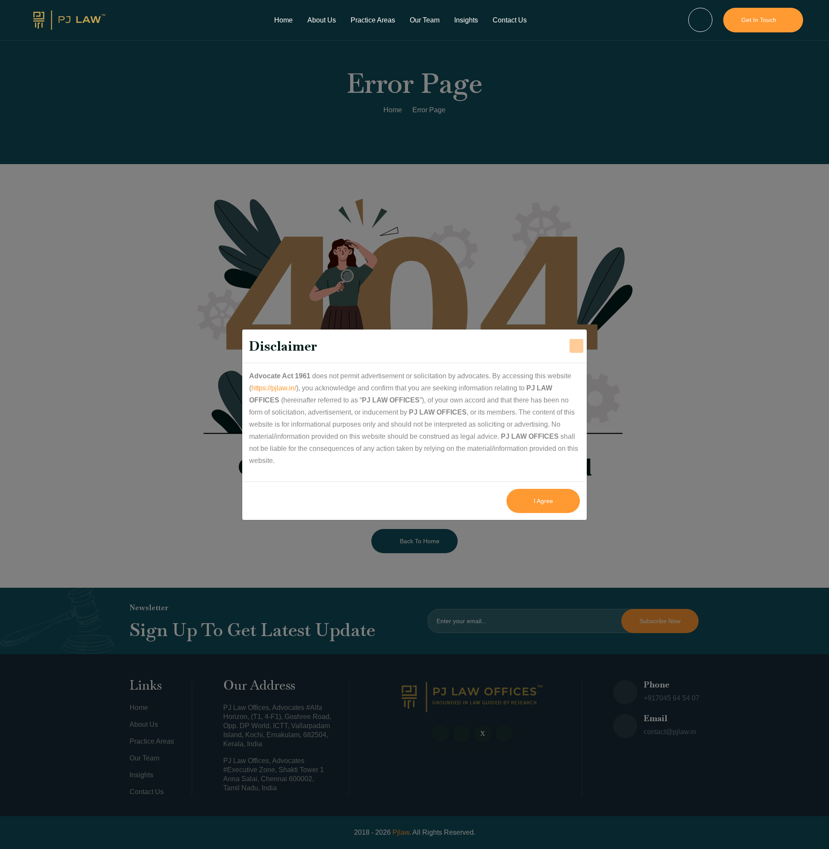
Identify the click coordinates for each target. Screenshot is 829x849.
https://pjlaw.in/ (273, 388)
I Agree (543, 500)
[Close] (576, 346)
